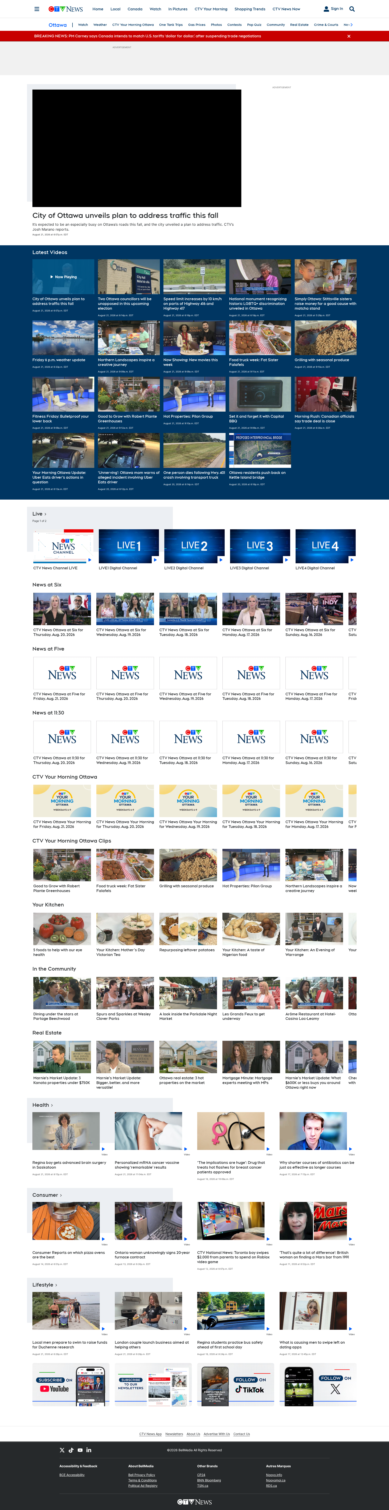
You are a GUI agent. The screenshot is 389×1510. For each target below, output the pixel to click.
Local (115, 9)
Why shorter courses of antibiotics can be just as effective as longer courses (317, 1165)
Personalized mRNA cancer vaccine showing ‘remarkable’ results (147, 1165)
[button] (63, 288)
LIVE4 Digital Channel (315, 568)
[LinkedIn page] (89, 1450)
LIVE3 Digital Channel (249, 568)
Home (98, 9)
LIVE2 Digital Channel (184, 568)
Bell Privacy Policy (141, 1475)
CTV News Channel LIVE (55, 568)
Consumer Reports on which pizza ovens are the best (68, 1255)
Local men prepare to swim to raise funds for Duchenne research (69, 1344)
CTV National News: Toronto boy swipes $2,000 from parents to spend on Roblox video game (233, 1257)
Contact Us (241, 1434)
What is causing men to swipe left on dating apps (312, 1344)
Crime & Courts (326, 25)
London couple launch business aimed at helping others (152, 1344)
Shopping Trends (250, 9)
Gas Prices (197, 25)
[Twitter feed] (62, 1450)
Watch (155, 9)
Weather (100, 25)
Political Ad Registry (143, 1485)
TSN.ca (202, 1485)
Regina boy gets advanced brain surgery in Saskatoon (69, 1165)
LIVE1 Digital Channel (118, 568)
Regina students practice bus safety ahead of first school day (230, 1344)
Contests (234, 25)
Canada (135, 9)
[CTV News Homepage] (66, 9)
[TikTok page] (71, 1450)
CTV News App (150, 1434)
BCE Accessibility (72, 1475)
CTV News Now (286, 9)
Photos (216, 25)
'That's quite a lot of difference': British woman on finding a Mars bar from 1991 (314, 1255)
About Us (193, 1434)
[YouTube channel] (80, 1450)
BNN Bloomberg (209, 1480)
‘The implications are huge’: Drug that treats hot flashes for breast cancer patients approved (231, 1167)
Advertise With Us (217, 1434)
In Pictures (178, 9)
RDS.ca (271, 1485)
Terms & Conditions (142, 1480)
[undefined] (62, 615)
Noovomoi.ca (275, 1480)
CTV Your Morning (211, 9)
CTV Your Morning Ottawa (133, 25)
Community (276, 25)
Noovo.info (274, 1475)
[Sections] (36, 9)
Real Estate (299, 25)
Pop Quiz (254, 25)
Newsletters (174, 1434)
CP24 (201, 1475)
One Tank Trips (171, 25)
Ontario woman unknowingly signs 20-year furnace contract (152, 1255)
